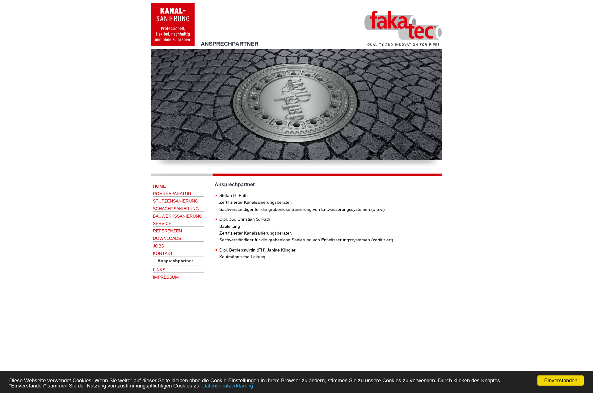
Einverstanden (560, 380)
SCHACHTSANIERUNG (176, 208)
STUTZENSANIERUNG (175, 201)
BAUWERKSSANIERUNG (177, 216)
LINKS (159, 269)
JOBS (158, 246)
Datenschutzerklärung (227, 386)
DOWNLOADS (167, 238)
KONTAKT (163, 253)
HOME (159, 186)
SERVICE (162, 223)
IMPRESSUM (166, 277)
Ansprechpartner (175, 260)
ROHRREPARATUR (172, 193)
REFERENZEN (167, 230)
